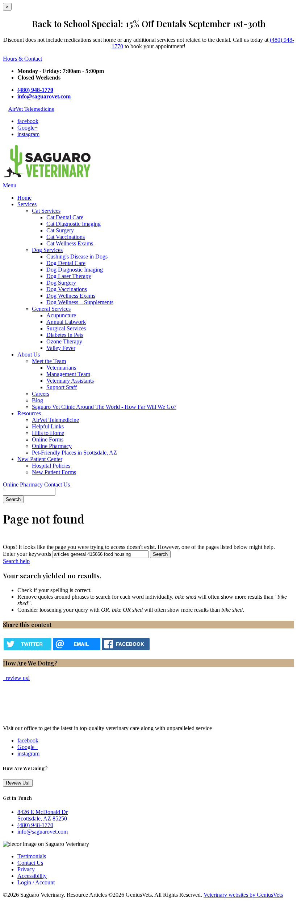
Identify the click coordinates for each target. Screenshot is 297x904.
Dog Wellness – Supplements (79, 302)
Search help (16, 561)
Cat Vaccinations (65, 237)
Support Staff (61, 387)
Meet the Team (49, 361)
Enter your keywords (27, 554)
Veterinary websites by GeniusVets (243, 895)
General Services (51, 309)
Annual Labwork (66, 322)
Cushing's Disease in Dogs (77, 256)
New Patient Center (39, 459)
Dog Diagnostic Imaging (74, 269)
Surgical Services (66, 328)
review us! (17, 678)
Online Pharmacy (52, 446)
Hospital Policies (51, 466)
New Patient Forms (54, 472)
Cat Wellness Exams (69, 243)
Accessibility (32, 876)
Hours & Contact (22, 59)
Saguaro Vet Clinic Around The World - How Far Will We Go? (104, 407)
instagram (28, 134)
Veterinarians (61, 368)
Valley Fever (60, 348)
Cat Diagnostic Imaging (73, 224)
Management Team (68, 374)
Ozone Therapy (64, 341)
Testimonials (31, 856)
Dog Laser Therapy (68, 276)
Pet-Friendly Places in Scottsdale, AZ (74, 452)
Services (27, 204)
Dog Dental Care (65, 263)
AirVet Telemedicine (31, 109)
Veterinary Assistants (70, 381)
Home (24, 198)
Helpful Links (48, 426)
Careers (40, 394)
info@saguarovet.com (44, 96)
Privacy (26, 869)
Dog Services (47, 250)
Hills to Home (48, 433)
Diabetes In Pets (64, 335)
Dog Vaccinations (66, 289)
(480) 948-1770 (35, 90)
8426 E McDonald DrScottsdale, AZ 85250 (42, 815)
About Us (28, 354)
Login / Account (36, 882)
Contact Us (57, 484)
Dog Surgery (61, 283)
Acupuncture (61, 315)
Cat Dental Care (64, 217)
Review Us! (18, 783)
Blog (37, 400)
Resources (29, 413)
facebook (27, 121)
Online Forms (47, 439)
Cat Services (46, 211)
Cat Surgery (60, 230)
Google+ (27, 128)
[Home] (48, 179)
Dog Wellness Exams (70, 296)
